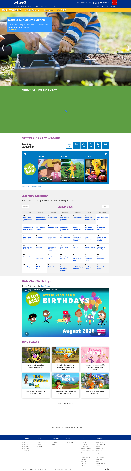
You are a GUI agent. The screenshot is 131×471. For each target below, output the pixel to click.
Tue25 (76, 145)
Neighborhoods (81, 2)
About (47, 6)
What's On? (61, 10)
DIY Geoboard (39, 237)
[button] (25, 154)
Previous (25, 206)
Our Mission (84, 442)
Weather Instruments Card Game (77, 258)
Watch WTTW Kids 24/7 (11, 10)
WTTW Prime (25, 444)
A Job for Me (51, 267)
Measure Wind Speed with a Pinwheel (77, 239)
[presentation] (2, 48)
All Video (39, 442)
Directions (83, 463)
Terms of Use (33, 469)
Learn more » (12, 30)
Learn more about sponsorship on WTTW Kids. (65, 428)
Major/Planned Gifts (100, 457)
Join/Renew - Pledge (100, 444)
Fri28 (98, 145)
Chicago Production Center (87, 450)
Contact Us (83, 465)
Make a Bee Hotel (53, 227)
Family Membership (100, 453)
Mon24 (69, 145)
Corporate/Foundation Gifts (102, 455)
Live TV (98, 6)
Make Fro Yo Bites (90, 247)
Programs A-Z (54, 442)
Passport (106, 6)
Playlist (53, 444)
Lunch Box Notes (28, 257)
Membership (99, 450)
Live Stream (39, 446)
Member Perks (99, 448)
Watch (23, 6)
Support (52, 6)
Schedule (17, 6)
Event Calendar (70, 442)
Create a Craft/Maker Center (88, 258)
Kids (90, 2)
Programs (30, 6)
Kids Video (39, 444)
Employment (84, 459)
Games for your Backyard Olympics (101, 239)
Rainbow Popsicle (65, 237)
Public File (40, 469)
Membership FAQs (100, 463)
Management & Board (86, 455)
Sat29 (105, 145)
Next (105, 206)
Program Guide (25, 450)
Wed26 (83, 145)
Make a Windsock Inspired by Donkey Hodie (41, 219)
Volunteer (83, 461)
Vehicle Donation (100, 459)
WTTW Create (25, 446)
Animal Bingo (26, 267)
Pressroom (83, 453)
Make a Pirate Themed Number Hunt (27, 219)
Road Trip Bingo (52, 217)
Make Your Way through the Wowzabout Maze (65, 219)
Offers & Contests (100, 446)
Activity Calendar (32, 10)
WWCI (70, 469)
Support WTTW (99, 442)
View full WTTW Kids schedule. (32, 186)
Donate (114, 2)
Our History (84, 444)
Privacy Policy (25, 469)
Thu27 (91, 145)
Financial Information (86, 457)
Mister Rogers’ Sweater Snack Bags (64, 229)
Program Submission (86, 448)
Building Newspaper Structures (63, 268)
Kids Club (45, 286)
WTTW (23, 442)
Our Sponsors (84, 446)
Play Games (48, 10)
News (36, 6)
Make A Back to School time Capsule (52, 248)
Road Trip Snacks (77, 217)
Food (87, 2)
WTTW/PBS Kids (25, 448)
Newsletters (113, 6)
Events (42, 6)
